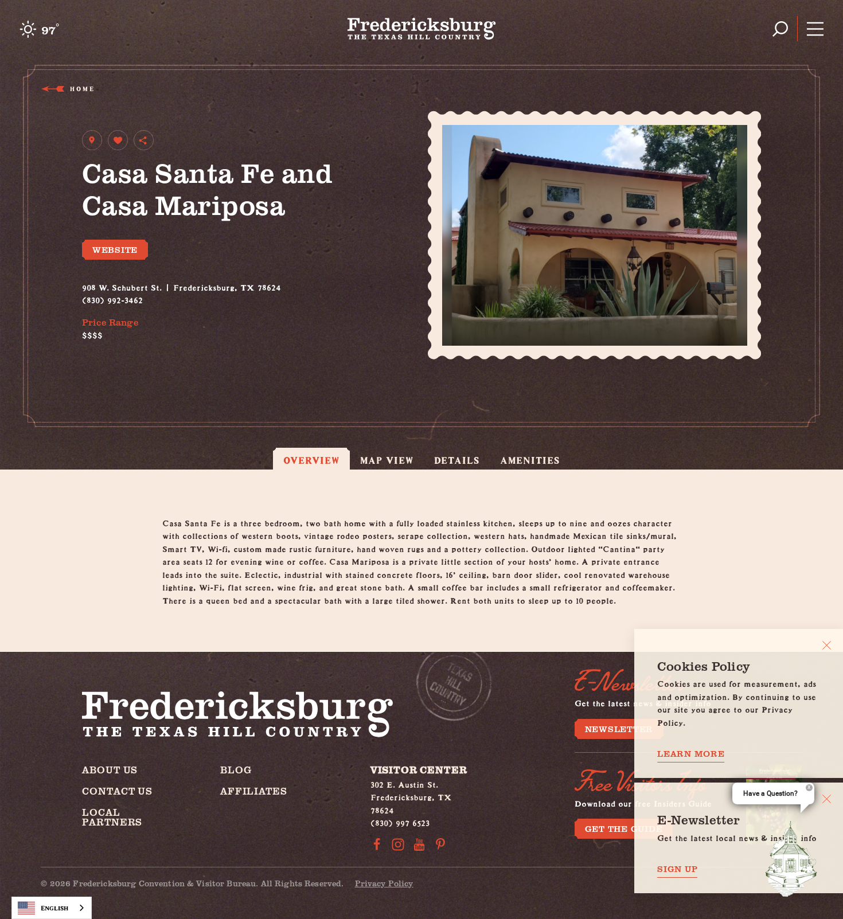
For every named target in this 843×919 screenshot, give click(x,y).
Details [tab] (457, 460)
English (54, 908)
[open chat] (791, 858)
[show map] (92, 140)
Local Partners (112, 816)
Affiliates (253, 790)
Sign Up (677, 869)
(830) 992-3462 (112, 298)
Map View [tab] (386, 460)
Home (81, 88)
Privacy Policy (384, 883)
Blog (235, 769)
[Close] (827, 645)
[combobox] (51, 908)
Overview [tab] (311, 460)
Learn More (691, 753)
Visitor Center (418, 769)
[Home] (422, 29)
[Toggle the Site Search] (780, 29)
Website (115, 249)
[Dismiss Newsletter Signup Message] (827, 799)
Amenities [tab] (530, 460)
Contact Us (117, 790)
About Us (110, 769)
